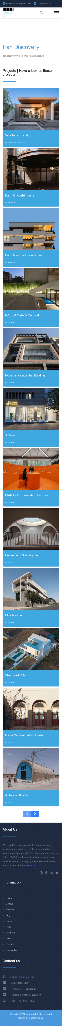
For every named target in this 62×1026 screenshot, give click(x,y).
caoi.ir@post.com (20, 983)
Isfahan (11, 202)
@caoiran (31, 989)
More (32, 865)
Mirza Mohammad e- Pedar (24, 735)
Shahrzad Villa (15, 675)
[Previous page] (27, 814)
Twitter (57, 873)
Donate (9, 904)
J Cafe (10, 435)
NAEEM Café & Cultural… (23, 315)
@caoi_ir (36, 995)
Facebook (46, 873)
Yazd (10, 562)
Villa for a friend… (18, 135)
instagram (41, 873)
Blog (8, 915)
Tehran (11, 322)
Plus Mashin (13, 615)
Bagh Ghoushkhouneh (20, 195)
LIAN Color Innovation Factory (26, 495)
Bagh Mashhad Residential (23, 255)
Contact (10, 944)
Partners (10, 933)
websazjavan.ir (36, 1018)
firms (8, 927)
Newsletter (11, 950)
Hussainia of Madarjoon (21, 555)
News (9, 921)
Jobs (8, 939)
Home (9, 898)
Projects (10, 910)
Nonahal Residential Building (25, 375)
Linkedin (51, 873)
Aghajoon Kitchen (17, 795)
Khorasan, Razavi (16, 142)
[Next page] (35, 814)
